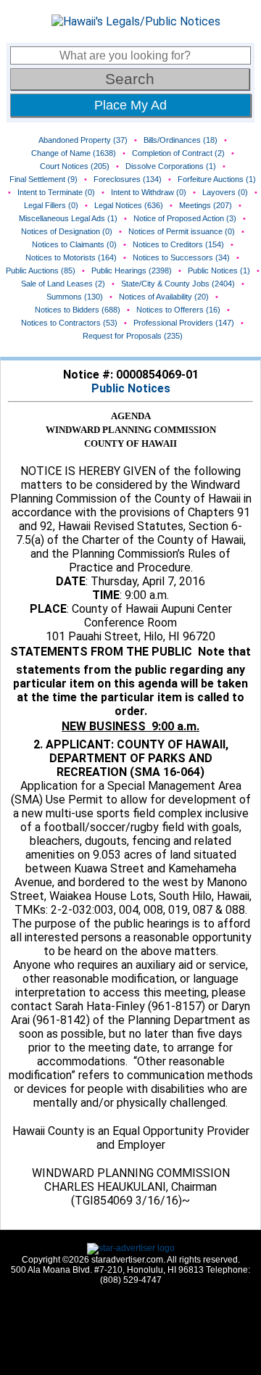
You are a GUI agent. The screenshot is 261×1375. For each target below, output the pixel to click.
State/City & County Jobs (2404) (178, 283)
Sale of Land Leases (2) (63, 283)
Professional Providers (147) (183, 322)
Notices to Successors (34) (181, 257)
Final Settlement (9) (43, 179)
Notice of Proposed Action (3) (184, 218)
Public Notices (130, 388)
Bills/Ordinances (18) (181, 140)
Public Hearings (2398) (131, 270)
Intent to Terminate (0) (56, 192)
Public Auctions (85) (40, 270)
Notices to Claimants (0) (74, 244)
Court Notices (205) (74, 166)
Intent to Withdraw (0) (148, 192)
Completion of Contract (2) (178, 153)
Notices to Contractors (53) (69, 322)
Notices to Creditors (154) (178, 244)
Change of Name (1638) (73, 153)
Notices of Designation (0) (66, 231)
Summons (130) (74, 296)
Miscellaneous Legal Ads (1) (68, 218)
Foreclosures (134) (128, 179)
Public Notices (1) (219, 270)
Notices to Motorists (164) (71, 257)
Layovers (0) (225, 192)
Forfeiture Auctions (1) (217, 179)
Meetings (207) (205, 205)
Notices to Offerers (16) (178, 309)
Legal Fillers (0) (51, 205)
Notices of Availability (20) (164, 296)
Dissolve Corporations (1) (170, 166)
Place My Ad (130, 105)
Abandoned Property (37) (83, 140)
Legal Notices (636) (128, 205)
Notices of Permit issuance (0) (181, 231)
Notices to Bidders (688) (77, 309)
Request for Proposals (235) (133, 335)
